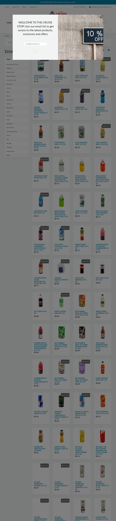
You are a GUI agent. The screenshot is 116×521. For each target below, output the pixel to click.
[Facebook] (35, 51)
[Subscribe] (44, 44)
